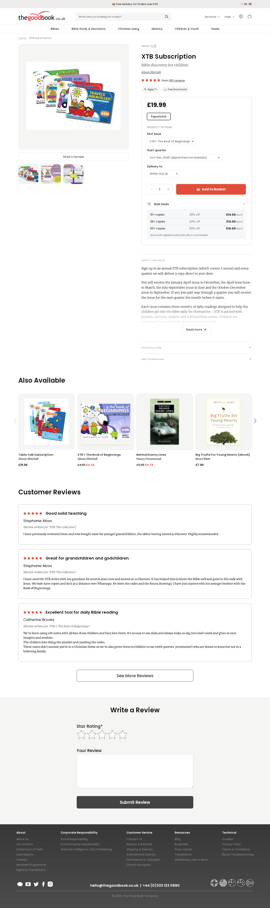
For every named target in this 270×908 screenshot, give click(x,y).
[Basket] (250, 17)
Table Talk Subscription (35, 455)
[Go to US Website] (223, 881)
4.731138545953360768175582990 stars (150, 80)
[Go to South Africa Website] (250, 881)
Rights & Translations (30, 870)
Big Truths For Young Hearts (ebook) (222, 455)
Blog (177, 839)
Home (22, 38)
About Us (22, 839)
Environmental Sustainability (80, 844)
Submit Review (135, 802)
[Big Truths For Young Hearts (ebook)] (223, 422)
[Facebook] (43, 883)
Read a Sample (73, 157)
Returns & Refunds (139, 844)
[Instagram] (50, 883)
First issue (154, 134)
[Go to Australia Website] (232, 881)
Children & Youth (187, 29)
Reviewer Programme (31, 865)
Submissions (24, 854)
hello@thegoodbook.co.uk (114, 885)
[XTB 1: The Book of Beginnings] (105, 422)
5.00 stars (33, 513)
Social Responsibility (74, 839)
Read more (194, 329)
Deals (215, 29)
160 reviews (177, 81)
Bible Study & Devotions (89, 29)
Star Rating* (90, 726)
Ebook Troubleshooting (238, 854)
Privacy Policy (231, 844)
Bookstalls (181, 844)
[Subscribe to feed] (20, 883)
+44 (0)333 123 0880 (161, 885)
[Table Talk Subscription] (46, 422)
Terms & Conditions (236, 849)
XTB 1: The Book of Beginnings (99, 455)
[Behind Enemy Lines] (164, 422)
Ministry (157, 29)
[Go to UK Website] (215, 881)
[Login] (241, 16)
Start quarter (156, 150)
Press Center (183, 849)
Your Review (89, 750)
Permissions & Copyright (143, 860)
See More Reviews (135, 676)
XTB (153, 46)
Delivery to (154, 166)
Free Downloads (177, 89)
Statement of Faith (29, 849)
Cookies (227, 839)
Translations (183, 854)
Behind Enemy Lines (151, 455)
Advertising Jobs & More (191, 860)
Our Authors (24, 844)
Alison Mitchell (151, 72)
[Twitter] (36, 883)
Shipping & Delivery (140, 849)
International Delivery (141, 854)
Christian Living (128, 29)
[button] (15, 430)
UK (246, 4)
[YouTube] (28, 883)
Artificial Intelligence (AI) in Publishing (86, 849)
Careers (21, 860)
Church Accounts (139, 865)
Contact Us (134, 839)
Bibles (55, 29)
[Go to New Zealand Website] (241, 881)
